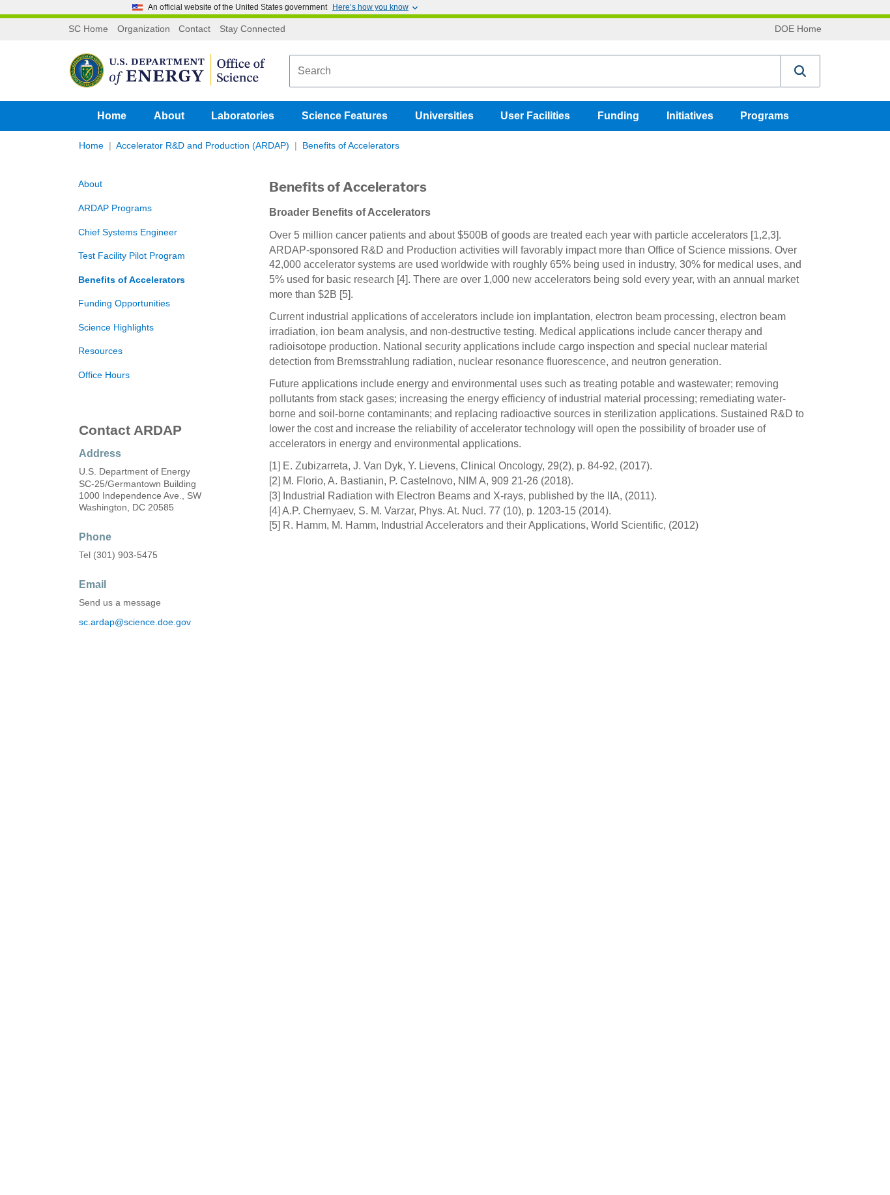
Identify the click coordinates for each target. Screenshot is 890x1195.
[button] (800, 71)
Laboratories (242, 115)
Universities (444, 115)
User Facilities (535, 115)
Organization (143, 29)
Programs (764, 115)
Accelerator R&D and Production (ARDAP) (202, 146)
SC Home (88, 29)
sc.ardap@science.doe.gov (135, 622)
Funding (618, 115)
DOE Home (798, 29)
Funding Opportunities (124, 303)
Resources (100, 351)
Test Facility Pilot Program (131, 256)
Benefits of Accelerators (350, 146)
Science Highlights (116, 327)
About (169, 115)
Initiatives (690, 115)
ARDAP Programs (115, 208)
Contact (194, 29)
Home (111, 115)
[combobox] (535, 71)
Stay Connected (252, 29)
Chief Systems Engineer (127, 232)
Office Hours (104, 375)
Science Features (345, 115)
